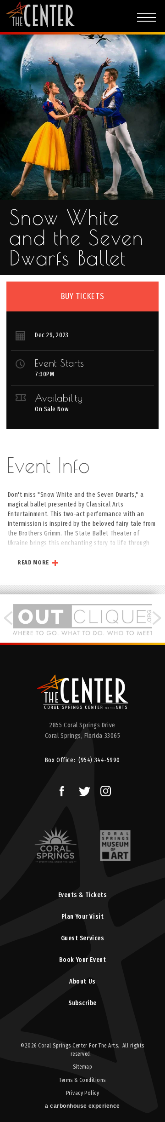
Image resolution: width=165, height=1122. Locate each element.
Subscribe (82, 1003)
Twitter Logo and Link (82, 790)
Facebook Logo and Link (60, 790)
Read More (33, 562)
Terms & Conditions (82, 1080)
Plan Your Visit (82, 917)
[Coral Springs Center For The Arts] (82, 694)
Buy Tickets (82, 296)
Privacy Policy (82, 1093)
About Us (82, 981)
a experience (82, 1106)
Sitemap (82, 1067)
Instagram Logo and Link (104, 790)
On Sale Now (52, 409)
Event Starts (59, 362)
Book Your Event (82, 960)
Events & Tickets (82, 895)
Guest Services (82, 938)
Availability (59, 397)
